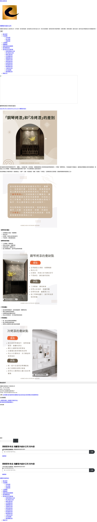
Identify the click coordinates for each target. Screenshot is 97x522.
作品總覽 (5, 35)
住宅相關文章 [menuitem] (9, 503)
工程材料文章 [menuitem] (9, 515)
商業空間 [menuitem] (8, 487)
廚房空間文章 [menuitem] (9, 508)
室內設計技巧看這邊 (8, 49)
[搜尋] (15, 441)
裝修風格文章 (9, 66)
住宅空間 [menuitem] (8, 484)
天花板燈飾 (8, 70)
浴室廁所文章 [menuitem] (9, 506)
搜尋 (1, 438)
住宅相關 (5, 394)
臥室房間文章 (9, 63)
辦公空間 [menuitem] (8, 486)
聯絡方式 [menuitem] (5, 520)
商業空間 (8, 41)
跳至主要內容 (3, 1)
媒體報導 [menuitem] (5, 491)
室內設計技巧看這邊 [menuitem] (8, 496)
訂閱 (92, 452)
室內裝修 (10, 394)
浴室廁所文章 (9, 59)
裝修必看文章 (9, 54)
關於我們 (5, 34)
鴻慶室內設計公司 (5, 26)
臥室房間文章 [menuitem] (9, 510)
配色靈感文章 (9, 64)
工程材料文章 (9, 68)
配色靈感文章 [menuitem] (9, 511)
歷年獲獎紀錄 (6, 47)
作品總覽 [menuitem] (5, 482)
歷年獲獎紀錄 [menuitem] (6, 494)
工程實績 (5, 42)
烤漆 (13, 394)
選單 (1, 31)
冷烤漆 (32, 394)
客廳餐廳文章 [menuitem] (9, 504)
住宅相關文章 (9, 56)
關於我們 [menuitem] (5, 481)
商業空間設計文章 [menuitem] (10, 498)
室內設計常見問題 (25, 394)
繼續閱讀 (4, 456)
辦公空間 (8, 39)
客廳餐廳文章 (9, 58)
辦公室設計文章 (10, 53)
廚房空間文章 (9, 61)
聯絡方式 (5, 73)
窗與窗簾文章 (9, 71)
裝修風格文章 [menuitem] (9, 513)
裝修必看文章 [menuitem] (9, 501)
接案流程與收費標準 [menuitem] (8, 493)
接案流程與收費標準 (8, 46)
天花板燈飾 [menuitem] (8, 516)
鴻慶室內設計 (22, 108)
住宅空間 (8, 37)
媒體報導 (5, 44)
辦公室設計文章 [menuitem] (10, 499)
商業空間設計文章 (10, 51)
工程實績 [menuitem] (5, 489)
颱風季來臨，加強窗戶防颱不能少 (9, 400)
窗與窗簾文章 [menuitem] (9, 518)
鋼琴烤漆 (36, 394)
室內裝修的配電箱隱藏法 (6, 402)
